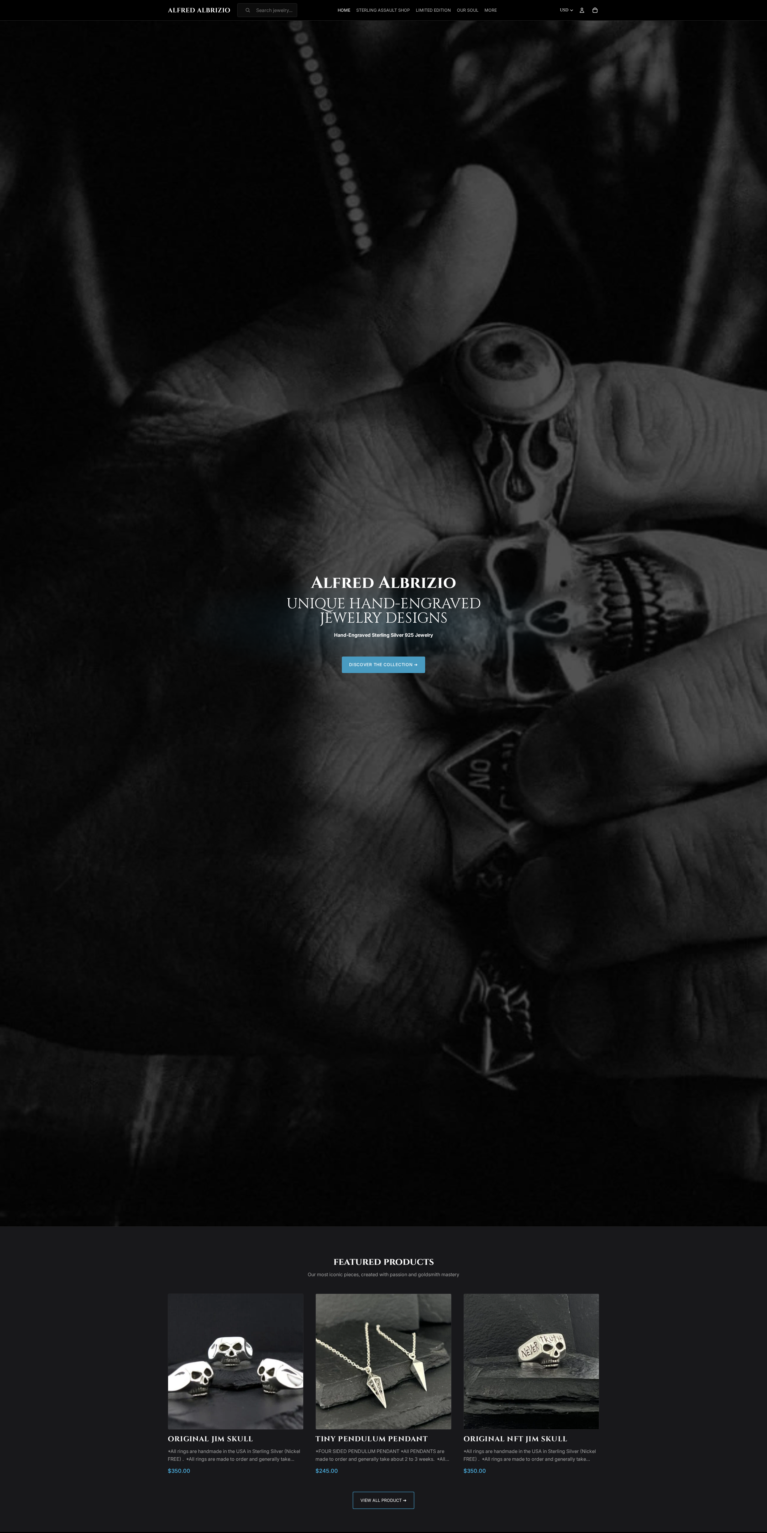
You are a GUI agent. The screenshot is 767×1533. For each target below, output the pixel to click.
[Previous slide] (177, 1361)
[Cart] (595, 10)
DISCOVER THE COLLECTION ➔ (383, 664)
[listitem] (490, 10)
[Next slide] (294, 1361)
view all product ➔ (383, 1500)
